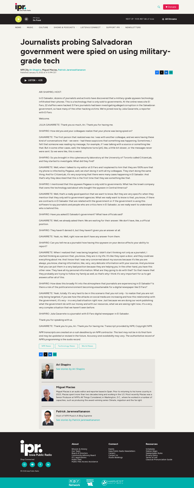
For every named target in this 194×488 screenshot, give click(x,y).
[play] (18, 19)
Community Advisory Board (84, 455)
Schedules (150, 449)
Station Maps (151, 451)
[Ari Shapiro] (47, 371)
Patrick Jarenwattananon (72, 70)
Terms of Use (151, 457)
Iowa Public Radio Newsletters (121, 451)
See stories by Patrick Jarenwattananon (78, 419)
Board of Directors (80, 453)
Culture (43, 27)
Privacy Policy (152, 455)
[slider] (30, 19)
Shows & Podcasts (64, 27)
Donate (172, 7)
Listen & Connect (91, 27)
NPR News (46, 346)
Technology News (66, 346)
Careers (111, 453)
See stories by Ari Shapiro (70, 368)
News (18, 27)
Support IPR (113, 27)
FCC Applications (79, 457)
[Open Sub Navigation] (23, 27)
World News (87, 346)
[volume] (26, 19)
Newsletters (133, 27)
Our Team (76, 451)
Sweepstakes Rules (154, 453)
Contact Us (113, 455)
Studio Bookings (115, 457)
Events (111, 449)
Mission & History (79, 449)
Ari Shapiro (35, 70)
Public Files (77, 459)
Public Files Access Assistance (85, 461)
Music (30, 27)
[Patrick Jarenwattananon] (47, 418)
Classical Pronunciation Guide (159, 459)
